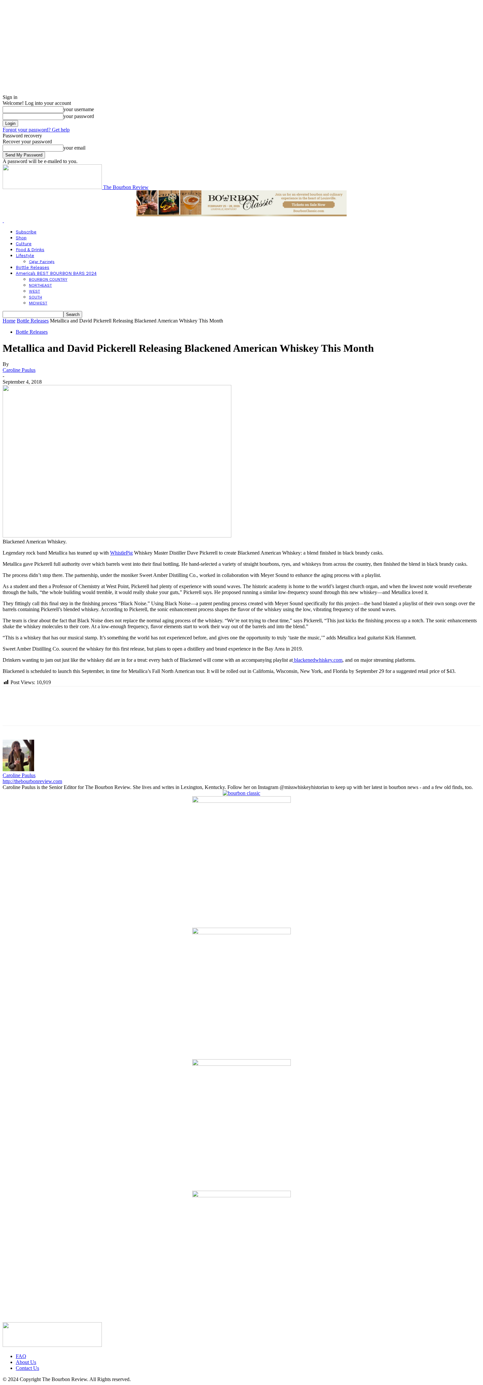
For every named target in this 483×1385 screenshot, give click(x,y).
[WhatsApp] (84, 711)
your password (78, 116)
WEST (34, 291)
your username (78, 109)
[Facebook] (13, 711)
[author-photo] (18, 769)
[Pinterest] (61, 711)
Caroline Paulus (19, 370)
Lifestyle (25, 255)
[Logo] (3, 220)
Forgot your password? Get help (36, 129)
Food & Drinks (30, 249)
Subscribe (26, 231)
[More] (108, 712)
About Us (26, 1362)
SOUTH (35, 297)
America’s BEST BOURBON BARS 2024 (56, 273)
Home (9, 320)
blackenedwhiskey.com (317, 660)
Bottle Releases (32, 267)
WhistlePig (121, 553)
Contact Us (27, 1368)
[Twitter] (37, 711)
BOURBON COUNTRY (48, 279)
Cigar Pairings (42, 261)
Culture (24, 243)
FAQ (21, 1356)
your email (74, 148)
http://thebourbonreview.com (32, 781)
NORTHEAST (40, 285)
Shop (21, 237)
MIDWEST (38, 303)
